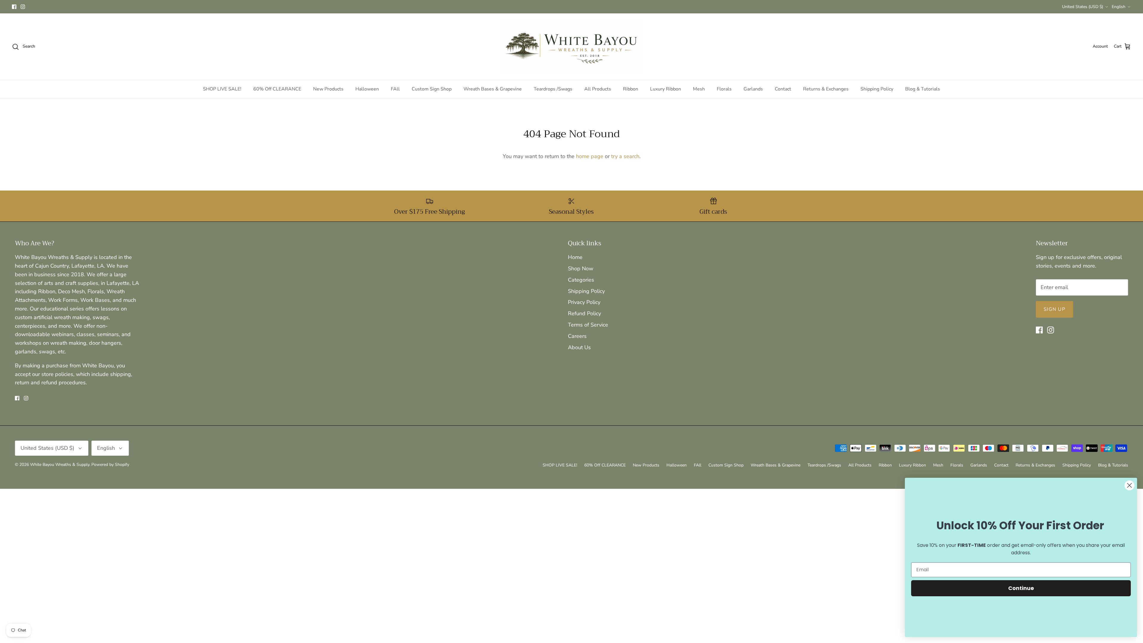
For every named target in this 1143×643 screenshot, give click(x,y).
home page (589, 156)
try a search (625, 156)
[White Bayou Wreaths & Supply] (571, 46)
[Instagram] (23, 6)
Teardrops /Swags (553, 89)
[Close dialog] (1129, 485)
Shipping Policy (877, 89)
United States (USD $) (1082, 7)
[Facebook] (14, 6)
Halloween (367, 89)
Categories (581, 279)
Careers (577, 336)
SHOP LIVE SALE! (222, 89)
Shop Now (580, 268)
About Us (579, 347)
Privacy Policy (584, 302)
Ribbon (630, 89)
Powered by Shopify (110, 464)
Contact (783, 89)
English (1118, 7)
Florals (724, 89)
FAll (395, 89)
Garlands (753, 89)
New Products (328, 89)
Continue (1021, 588)
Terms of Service (588, 324)
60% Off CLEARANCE (277, 89)
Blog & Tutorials (922, 89)
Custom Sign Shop (432, 89)
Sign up (1054, 309)
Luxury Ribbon (665, 89)
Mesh (699, 89)
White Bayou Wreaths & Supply (59, 464)
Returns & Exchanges (826, 89)
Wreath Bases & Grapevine (492, 89)
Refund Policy (584, 313)
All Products (597, 89)
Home (575, 257)
